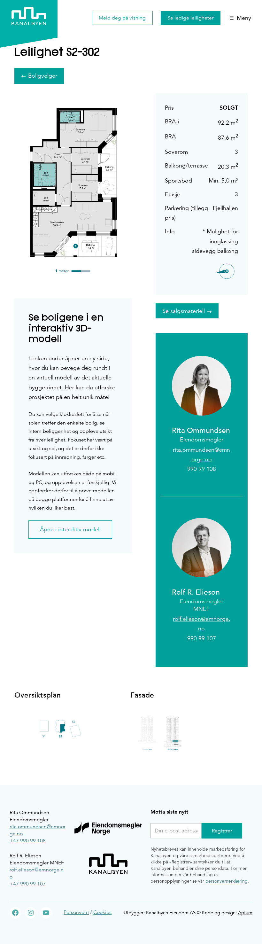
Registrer (222, 831)
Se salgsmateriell (183, 311)
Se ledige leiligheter (190, 18)
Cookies (102, 912)
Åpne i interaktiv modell (70, 529)
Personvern (76, 912)
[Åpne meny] (240, 17)
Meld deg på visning (122, 18)
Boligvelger (42, 75)
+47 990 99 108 (28, 841)
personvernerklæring (226, 881)
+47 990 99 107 (28, 884)
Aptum (245, 912)
